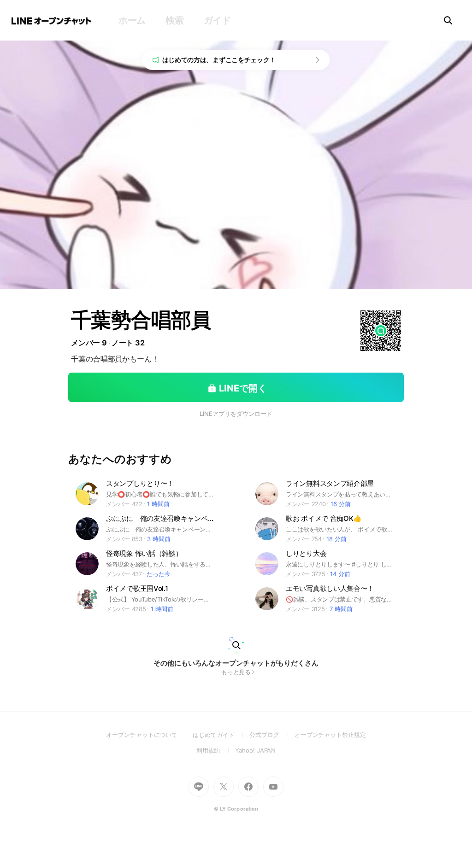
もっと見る (236, 672)
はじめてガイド (221, 734)
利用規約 (216, 750)
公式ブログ (271, 734)
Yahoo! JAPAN (255, 750)
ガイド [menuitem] (217, 20)
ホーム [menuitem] (132, 20)
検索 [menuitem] (174, 20)
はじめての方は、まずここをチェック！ (219, 60)
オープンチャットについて (149, 734)
